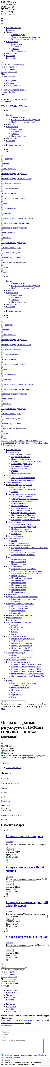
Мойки (14, 541)
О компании (11, 53)
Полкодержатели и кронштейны (20, 604)
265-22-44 (23, 106)
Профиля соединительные (22, 639)
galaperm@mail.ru (8, 76)
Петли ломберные (19, 587)
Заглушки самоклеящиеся (22, 480)
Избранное (11, 58)
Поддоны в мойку (19, 468)
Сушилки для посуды (15, 653)
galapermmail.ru (8, 92)
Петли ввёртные (18, 583)
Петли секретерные (19, 592)
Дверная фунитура (19, 685)
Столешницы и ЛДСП (16, 636)
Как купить (16, 46)
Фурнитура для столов (16, 660)
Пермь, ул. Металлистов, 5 (12, 65)
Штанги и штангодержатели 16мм (26, 664)
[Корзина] (7, 152)
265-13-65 (5, 106)
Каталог (13, 440)
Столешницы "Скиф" (20, 648)
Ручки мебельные (14, 618)
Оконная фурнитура (20, 688)
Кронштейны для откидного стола (26, 599)
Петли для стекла (18, 576)
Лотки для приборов (20, 466)
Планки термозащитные (21, 459)
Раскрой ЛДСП (18, 34)
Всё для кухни (12, 452)
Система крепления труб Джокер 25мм (28, 676)
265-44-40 (14, 106)
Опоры (21, 440)
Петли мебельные (14, 566)
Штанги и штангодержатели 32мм (26, 669)
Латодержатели (18, 487)
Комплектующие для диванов (19, 485)
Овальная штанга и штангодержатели (27, 674)
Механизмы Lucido (19, 506)
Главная (4, 440)
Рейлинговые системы (21, 454)
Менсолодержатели (19, 608)
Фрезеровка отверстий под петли (25, 37)
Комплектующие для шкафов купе (21, 494)
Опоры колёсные (18, 562)
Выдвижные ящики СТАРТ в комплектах (29, 548)
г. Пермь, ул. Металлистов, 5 (13, 90)
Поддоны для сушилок (21, 657)
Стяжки (14, 632)
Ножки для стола (18, 564)
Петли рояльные (18, 590)
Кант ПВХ (16, 534)
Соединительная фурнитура (18, 622)
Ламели (14, 492)
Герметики (16, 695)
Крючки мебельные (14, 536)
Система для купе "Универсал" (24, 517)
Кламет (4, 792)
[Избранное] (7, 149)
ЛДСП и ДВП (17, 641)
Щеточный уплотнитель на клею (25, 520)
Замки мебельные (14, 482)
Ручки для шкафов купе (21, 508)
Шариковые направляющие (23, 555)
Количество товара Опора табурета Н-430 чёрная (27, 945)
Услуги (9, 32)
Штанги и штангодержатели (18, 662)
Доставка (15, 48)
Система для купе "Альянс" (23, 513)
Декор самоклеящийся (21, 524)
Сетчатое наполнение (20, 510)
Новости (10, 30)
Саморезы (15, 629)
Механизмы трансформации (23, 489)
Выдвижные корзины (20, 456)
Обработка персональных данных (16, 1022)
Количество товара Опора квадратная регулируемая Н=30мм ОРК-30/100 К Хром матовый (23, 756)
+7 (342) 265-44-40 (9, 69)
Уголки (14, 625)
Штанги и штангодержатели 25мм (26, 667)
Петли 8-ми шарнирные (21, 578)
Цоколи (14, 470)
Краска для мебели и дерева (23, 683)
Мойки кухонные (13, 538)
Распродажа (16, 44)
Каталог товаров (13, 27)
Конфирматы (17, 627)
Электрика (11, 678)
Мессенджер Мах (8, 979)
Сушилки (15, 655)
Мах (3, 74)
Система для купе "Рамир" (23, 515)
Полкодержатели (18, 611)
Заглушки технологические (23, 477)
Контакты (10, 55)
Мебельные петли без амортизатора (26, 573)
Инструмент (16, 690)
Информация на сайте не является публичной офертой (25, 1020)
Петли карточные (19, 585)
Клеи (13, 697)
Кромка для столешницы (22, 650)
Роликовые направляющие (23, 552)
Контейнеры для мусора (21, 463)
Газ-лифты (16, 601)
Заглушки (10, 475)
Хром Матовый (8, 801)
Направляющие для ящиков (18, 545)
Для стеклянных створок (22, 501)
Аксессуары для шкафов (22, 496)
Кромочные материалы (16, 522)
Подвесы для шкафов (20, 473)
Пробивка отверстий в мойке (24, 39)
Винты (14, 634)
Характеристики (13, 767)
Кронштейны (17, 613)
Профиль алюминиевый (21, 531)
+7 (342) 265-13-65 (9, 67)
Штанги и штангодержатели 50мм (26, 671)
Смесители (11, 620)
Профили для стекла (20, 529)
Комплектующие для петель (23, 569)
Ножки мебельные (34, 440)
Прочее (9, 681)
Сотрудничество (18, 51)
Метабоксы (16, 550)
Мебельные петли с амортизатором (26, 571)
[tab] (27, 767)
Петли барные (17, 580)
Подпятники (11, 594)
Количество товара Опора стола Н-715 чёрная (26, 844)
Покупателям (12, 41)
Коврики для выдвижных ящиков (26, 461)
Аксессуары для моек (20, 543)
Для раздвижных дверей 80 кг (24, 499)
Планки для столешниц (21, 646)
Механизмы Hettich (19, 503)
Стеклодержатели (19, 606)
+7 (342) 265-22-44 (9, 72)
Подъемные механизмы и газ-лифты (22, 597)
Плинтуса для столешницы (23, 643)
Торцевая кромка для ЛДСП (23, 527)
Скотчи (14, 692)
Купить (4, 763)
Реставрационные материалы (19, 615)
